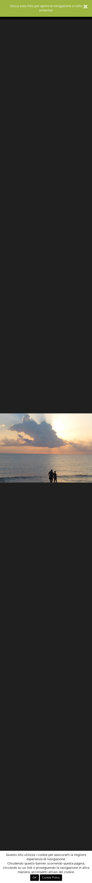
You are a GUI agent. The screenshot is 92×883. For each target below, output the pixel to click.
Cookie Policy (51, 877)
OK (35, 877)
